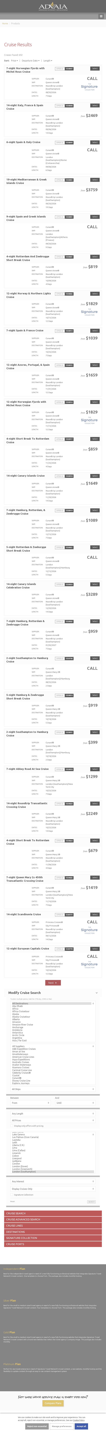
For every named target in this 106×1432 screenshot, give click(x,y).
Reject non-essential (37, 1426)
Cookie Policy (78, 1420)
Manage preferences (61, 1426)
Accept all (81, 1426)
